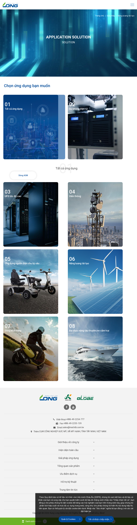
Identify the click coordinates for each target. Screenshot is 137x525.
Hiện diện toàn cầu (68, 450)
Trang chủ (99, 16)
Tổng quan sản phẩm (68, 466)
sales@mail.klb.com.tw (73, 427)
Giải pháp (111, 16)
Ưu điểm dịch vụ (68, 473)
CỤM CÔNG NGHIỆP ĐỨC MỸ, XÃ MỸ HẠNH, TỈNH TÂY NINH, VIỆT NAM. (72, 431)
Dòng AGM (23, 175)
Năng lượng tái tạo (126, 16)
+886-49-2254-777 (75, 419)
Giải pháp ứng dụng (68, 458)
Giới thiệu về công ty (68, 442)
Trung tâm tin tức (68, 489)
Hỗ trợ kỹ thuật (68, 481)
